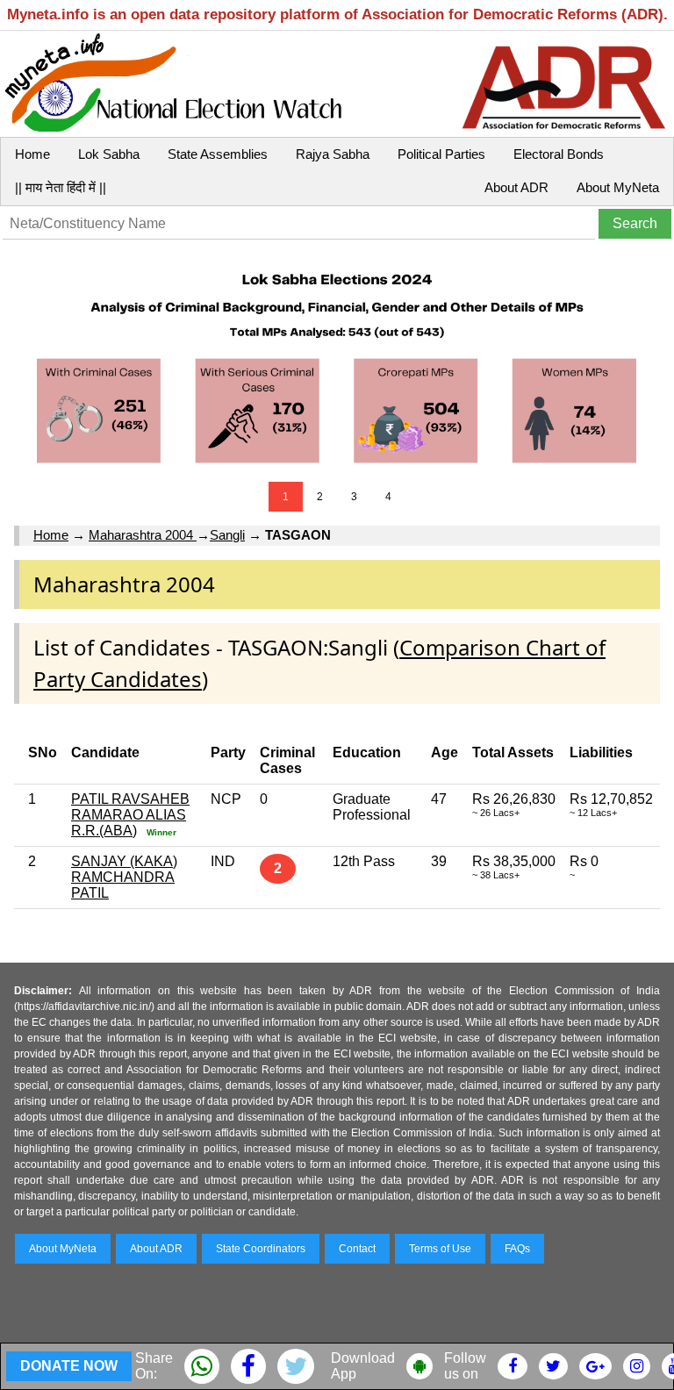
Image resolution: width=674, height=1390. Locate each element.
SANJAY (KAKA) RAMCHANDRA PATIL (124, 877)
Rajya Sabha (332, 154)
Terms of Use (440, 1249)
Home (32, 154)
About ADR (516, 187)
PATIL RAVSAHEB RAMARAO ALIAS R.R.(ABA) (130, 815)
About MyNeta (618, 187)
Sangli (227, 534)
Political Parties (441, 154)
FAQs (517, 1249)
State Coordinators (260, 1249)
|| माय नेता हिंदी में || (60, 187)
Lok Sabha (109, 154)
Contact (357, 1249)
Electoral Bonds (558, 154)
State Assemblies (218, 154)
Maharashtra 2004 (143, 534)
